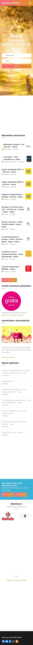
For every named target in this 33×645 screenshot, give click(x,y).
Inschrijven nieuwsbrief (8, 357)
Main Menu (30, 3)
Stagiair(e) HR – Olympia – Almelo (12, 432)
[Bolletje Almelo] (8, 516)
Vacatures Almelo (10, 3)
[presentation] (2, 522)
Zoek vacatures (7, 494)
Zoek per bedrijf (20, 494)
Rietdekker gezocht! (7, 381)
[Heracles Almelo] (25, 516)
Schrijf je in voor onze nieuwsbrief (16, 580)
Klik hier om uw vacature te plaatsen (12, 315)
